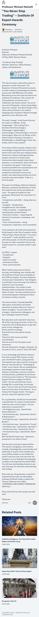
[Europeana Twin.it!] (19, 588)
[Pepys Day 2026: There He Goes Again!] (19, 558)
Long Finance (17, 31)
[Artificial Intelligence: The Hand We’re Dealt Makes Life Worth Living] (19, 526)
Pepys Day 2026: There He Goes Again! (17, 571)
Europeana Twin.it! (9, 601)
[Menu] (36, 4)
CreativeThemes (7, 615)
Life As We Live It (7, 31)
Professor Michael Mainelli (17, 6)
